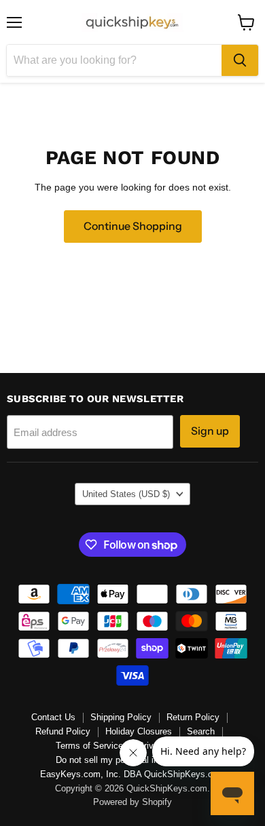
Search (201, 731)
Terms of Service (89, 746)
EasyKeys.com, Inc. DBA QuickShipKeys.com (132, 774)
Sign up (210, 431)
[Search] (240, 60)
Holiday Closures (138, 731)
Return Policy (192, 717)
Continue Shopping (133, 226)
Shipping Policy (121, 717)
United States (126, 494)
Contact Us (53, 717)
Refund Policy (62, 731)
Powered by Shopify (132, 802)
